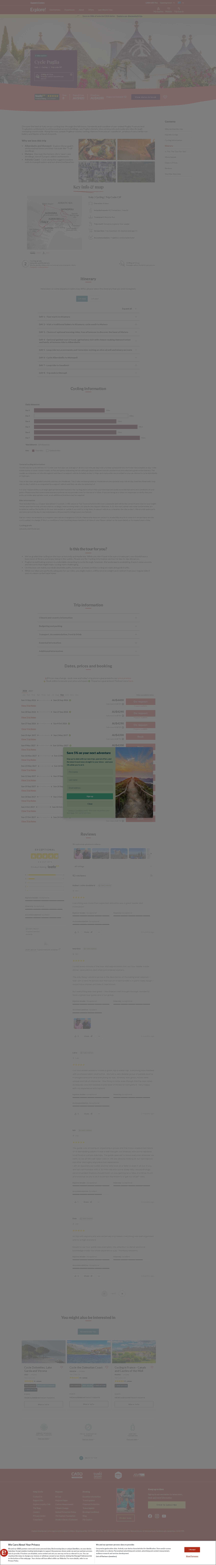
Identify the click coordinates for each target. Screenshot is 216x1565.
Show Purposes (192, 1556)
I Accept (192, 1550)
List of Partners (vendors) (106, 1556)
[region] (108, 1553)
